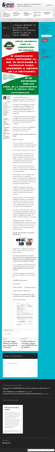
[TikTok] (42, 59)
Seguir (45, 40)
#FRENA (5, 123)
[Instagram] (50, 57)
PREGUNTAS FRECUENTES (37, 14)
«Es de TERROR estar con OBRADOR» (14, 391)
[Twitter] (4, 443)
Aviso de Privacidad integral (16, 14)
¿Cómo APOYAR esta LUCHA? (27, 14)
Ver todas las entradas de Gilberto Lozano (7, 113)
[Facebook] (47, 57)
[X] (42, 57)
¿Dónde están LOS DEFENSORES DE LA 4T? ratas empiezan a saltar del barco (25, 388)
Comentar (31, 373)
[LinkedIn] (8, 443)
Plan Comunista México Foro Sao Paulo (7, 14)
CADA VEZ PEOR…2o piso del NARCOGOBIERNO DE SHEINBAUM (22, 393)
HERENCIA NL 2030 (47, 13)
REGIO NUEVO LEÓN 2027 (29, 4)
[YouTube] (45, 57)
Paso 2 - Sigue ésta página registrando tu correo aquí (46, 29)
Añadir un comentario (6, 36)
